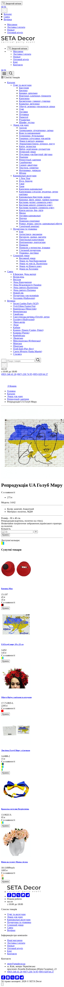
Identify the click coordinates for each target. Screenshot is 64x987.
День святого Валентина (25, 287)
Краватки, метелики (29, 104)
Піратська (18, 346)
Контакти (18, 64)
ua (2, 6)
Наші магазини (14, 940)
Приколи (23, 245)
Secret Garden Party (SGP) (26, 303)
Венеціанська (20, 311)
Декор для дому (21, 125)
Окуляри (23, 112)
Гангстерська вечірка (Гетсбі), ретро (31, 317)
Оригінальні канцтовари (31, 239)
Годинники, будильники (31, 135)
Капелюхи (24, 98)
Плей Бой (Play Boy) (23, 348)
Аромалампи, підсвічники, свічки (36, 130)
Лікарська (18, 338)
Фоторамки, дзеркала (30, 170)
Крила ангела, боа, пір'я (31, 210)
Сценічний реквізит (29, 226)
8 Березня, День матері (24, 274)
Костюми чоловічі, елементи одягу (36, 207)
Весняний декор (27, 258)
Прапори (23, 157)
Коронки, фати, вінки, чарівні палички (38, 199)
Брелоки (23, 90)
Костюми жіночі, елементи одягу (36, 205)
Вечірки (8, 19)
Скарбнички (25, 162)
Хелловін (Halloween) (24, 298)
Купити (5, 535)
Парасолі (23, 117)
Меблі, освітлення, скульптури (34, 149)
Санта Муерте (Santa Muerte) (27, 351)
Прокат (11, 30)
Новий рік (18, 293)
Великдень (18, 277)
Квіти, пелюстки (27, 146)
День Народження (22, 282)
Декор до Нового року (30, 266)
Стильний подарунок (30, 250)
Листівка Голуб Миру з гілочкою (15, 750)
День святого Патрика (24, 290)
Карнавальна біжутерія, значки (34, 197)
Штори (22, 173)
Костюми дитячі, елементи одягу (35, 202)
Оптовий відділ (15, 32)
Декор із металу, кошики (31, 141)
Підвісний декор (27, 151)
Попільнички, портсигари (32, 242)
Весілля (17, 279)
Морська (17, 343)
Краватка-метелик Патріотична (15, 809)
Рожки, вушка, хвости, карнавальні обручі (40, 223)
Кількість (6, 529)
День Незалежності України (27, 285)
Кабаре (16, 327)
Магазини (12, 24)
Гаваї (21, 183)
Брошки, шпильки (28, 93)
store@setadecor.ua (16, 963)
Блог (15, 62)
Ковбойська (19, 335)
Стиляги (17, 354)
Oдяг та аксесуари (22, 85)
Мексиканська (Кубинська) (27, 341)
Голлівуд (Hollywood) (24, 319)
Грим (21, 186)
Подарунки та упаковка (25, 229)
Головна (11, 391)
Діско (16, 325)
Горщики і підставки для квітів (34, 138)
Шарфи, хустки (27, 122)
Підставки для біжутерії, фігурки (35, 154)
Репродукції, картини (30, 159)
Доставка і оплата (16, 27)
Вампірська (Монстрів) (24, 309)
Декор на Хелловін (28, 269)
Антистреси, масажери (30, 234)
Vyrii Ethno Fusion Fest (24, 306)
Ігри (21, 231)
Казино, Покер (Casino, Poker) (28, 330)
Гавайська (18, 314)
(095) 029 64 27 (40, 374)
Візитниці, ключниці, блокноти (35, 96)
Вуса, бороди (25, 181)
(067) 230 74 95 (24, 374)
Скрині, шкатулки (28, 165)
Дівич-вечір (19, 322)
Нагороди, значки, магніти (32, 237)
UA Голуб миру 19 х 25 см (12, 644)
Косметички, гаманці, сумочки (34, 101)
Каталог (8, 14)
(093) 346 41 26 (8, 374)
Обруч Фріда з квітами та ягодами (16, 697)
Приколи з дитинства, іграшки (34, 247)
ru (5, 6)
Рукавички (24, 119)
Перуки (23, 218)
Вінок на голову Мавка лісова (14, 862)
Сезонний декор (21, 255)
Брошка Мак (7, 588)
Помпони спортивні (29, 221)
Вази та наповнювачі (29, 133)
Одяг (21, 109)
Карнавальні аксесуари (24, 175)
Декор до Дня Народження (32, 261)
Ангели (23, 127)
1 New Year (24, 178)
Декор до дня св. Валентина (33, 263)
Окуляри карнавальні (30, 215)
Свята (7, 17)
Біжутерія (24, 88)
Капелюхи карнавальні (30, 189)
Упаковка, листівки (29, 253)
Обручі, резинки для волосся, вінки (37, 106)
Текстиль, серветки (29, 167)
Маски (22, 213)
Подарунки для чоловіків (26, 295)
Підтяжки (24, 114)
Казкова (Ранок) (21, 333)
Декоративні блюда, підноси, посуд (37, 143)
